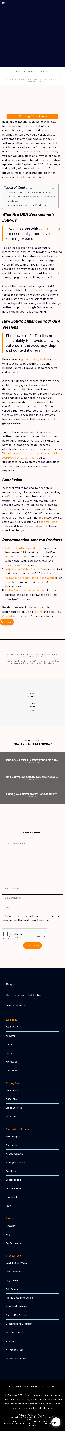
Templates (11, 1171)
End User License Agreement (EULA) (31, 1421)
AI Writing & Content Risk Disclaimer (31, 1417)
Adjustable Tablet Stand (22, 569)
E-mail (32, 693)
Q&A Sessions (46, 663)
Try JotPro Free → (15, 1027)
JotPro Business (14, 1108)
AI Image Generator (15, 1162)
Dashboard (11, 1197)
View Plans (11, 1116)
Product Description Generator (20, 1298)
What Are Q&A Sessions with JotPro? (29, 192)
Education (26, 654)
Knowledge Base (52, 661)
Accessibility (32, 1425)
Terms (41, 1415)
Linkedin (32, 703)
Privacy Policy (27, 1415)
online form (21, 1005)
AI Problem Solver (14, 1350)
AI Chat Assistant (14, 1154)
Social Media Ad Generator (19, 1324)
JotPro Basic (12, 1090)
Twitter (32, 700)
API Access (11, 1062)
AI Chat (7, 616)
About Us (10, 1036)
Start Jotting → (13, 1136)
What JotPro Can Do (32, 656)
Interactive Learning (17, 661)
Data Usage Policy (49, 1423)
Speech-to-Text (13, 1180)
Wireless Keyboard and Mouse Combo (30, 578)
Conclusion (13, 201)
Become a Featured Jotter (23, 995)
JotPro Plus (11, 1099)
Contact (9, 1044)
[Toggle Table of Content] (52, 188)
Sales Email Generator (17, 1306)
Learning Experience (24, 663)
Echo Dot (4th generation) (22, 548)
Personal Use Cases (46, 654)
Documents (11, 1145)
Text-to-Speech (13, 1188)
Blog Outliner (12, 1280)
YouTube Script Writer (16, 1263)
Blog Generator (13, 1271)
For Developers (13, 1243)
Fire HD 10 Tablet (17, 556)
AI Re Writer (12, 1341)
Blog (8, 1234)
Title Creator (12, 1289)
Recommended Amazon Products (26, 205)
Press (9, 1053)
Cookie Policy (31, 1419)
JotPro (38, 612)
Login (8, 1206)
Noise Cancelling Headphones (25, 590)
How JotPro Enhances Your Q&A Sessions (31, 196)
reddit (32, 707)
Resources (11, 1226)
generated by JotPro (35, 359)
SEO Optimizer (13, 1332)
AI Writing (12, 654)
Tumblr (32, 710)
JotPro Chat (49, 151)
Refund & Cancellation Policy (20, 1423)
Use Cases (11, 1070)
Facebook (32, 696)
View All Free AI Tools (16, 1358)
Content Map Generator (17, 1315)
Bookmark (6, 622)
